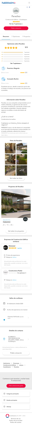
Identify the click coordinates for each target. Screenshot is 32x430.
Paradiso (16, 367)
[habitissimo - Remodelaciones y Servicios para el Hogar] (8, 2)
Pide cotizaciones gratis (16, 385)
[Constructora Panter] (5, 272)
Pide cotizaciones (16, 427)
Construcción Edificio (11, 19)
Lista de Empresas (7, 411)
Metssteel (12, 246)
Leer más (4, 135)
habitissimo (6, 363)
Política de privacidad (15, 420)
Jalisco (14, 257)
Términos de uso (16, 418)
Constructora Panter (15, 271)
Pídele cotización (16, 28)
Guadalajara (7, 367)
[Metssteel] (5, 247)
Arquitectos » (7, 220)
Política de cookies (15, 422)
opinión (19, 248)
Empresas (16, 363)
